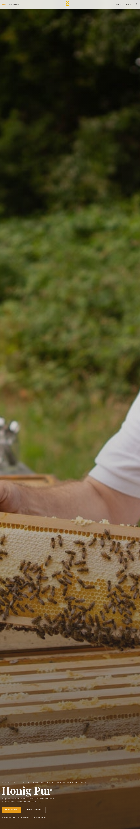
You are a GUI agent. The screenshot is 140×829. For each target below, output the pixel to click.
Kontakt (129, 4)
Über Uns (119, 4)
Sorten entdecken (34, 810)
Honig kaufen (14, 4)
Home (4, 4)
